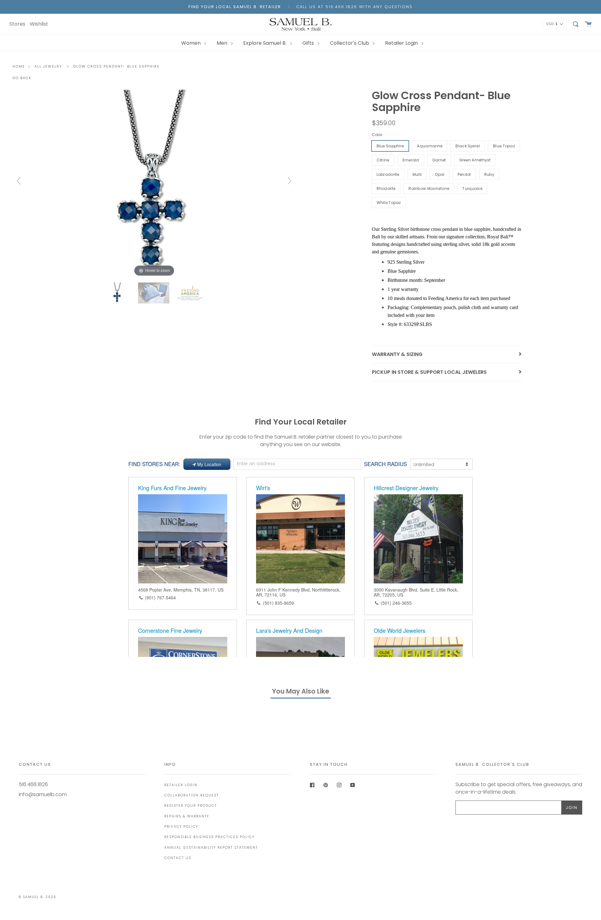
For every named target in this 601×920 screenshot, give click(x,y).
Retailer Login (402, 43)
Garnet (439, 160)
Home (19, 66)
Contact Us (177, 858)
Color (377, 134)
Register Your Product (190, 805)
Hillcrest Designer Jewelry (406, 488)
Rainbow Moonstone (428, 188)
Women (191, 43)
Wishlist (39, 24)
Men (223, 43)
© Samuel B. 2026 (37, 897)
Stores (17, 24)
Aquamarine (429, 146)
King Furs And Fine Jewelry (172, 488)
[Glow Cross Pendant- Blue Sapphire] (118, 292)
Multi (417, 174)
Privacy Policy (181, 826)
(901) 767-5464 (160, 597)
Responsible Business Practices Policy (209, 837)
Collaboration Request (191, 795)
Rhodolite (386, 188)
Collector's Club (350, 43)
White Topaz (389, 202)
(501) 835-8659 (278, 603)
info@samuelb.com (43, 794)
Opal (439, 174)
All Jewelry (48, 66)
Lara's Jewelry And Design (289, 630)
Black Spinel (467, 146)
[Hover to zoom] (154, 183)
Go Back (22, 77)
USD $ (552, 23)
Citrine (383, 160)
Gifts (308, 43)
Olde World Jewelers (399, 630)
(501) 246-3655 (396, 603)
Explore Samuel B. (265, 43)
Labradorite (388, 174)
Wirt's (263, 488)
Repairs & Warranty (186, 816)
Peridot (464, 174)
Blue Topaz (504, 146)
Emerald (411, 160)
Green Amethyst (475, 160)
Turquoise (472, 188)
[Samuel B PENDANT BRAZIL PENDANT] (154, 292)
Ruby (489, 174)
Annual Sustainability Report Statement (211, 847)
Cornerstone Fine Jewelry (170, 630)
